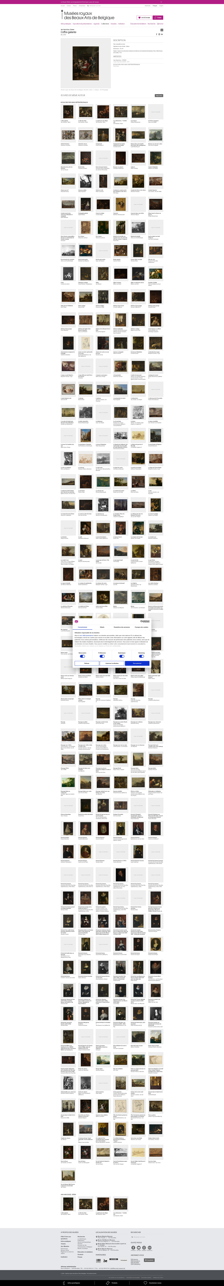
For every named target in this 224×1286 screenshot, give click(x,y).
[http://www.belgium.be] (105, 1261)
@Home (160, 24)
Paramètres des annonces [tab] (122, 627)
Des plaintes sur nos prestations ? (117, 1277)
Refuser (86, 663)
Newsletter (150, 1260)
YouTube (139, 1250)
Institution (121, 24)
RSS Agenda (134, 1259)
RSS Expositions (135, 1261)
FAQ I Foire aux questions (66, 1238)
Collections (105, 24)
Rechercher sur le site (88, 5)
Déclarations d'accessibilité (133, 1277)
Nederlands (147, 5)
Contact (69, 5)
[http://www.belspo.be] (98, 1261)
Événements (82, 5)
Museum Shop (65, 1250)
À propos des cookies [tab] (141, 627)
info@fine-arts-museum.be (117, 1268)
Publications (81, 1240)
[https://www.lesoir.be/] (113, 1259)
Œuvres (162, 30)
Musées (113, 24)
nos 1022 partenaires (86, 635)
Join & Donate (145, 17)
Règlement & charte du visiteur (67, 1252)
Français (155, 5)
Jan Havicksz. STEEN (121, 60)
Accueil (63, 5)
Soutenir (80, 1254)
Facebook (133, 1250)
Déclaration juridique (146, 1277)
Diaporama (159, 95)
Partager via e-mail (162, 34)
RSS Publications (135, 1264)
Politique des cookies (158, 1277)
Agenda (96, 24)
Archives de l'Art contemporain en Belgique (85, 1246)
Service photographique (84, 1242)
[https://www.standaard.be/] (124, 1260)
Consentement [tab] (82, 627)
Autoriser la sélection (112, 663)
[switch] (102, 656)
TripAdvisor (149, 1250)
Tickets (159, 17)
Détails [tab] (102, 627)
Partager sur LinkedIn (159, 34)
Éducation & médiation (138, 24)
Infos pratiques (66, 24)
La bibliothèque (82, 1239)
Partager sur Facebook (156, 34)
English (161, 5)
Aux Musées (65, 1246)
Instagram (144, 1250)
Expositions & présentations (82, 24)
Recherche (151, 24)
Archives (80, 1243)
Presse (75, 5)
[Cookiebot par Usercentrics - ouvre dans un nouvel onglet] (141, 621)
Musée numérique (83, 1248)
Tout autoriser (137, 663)
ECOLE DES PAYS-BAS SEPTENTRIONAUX (126, 65)
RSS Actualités (135, 1262)
